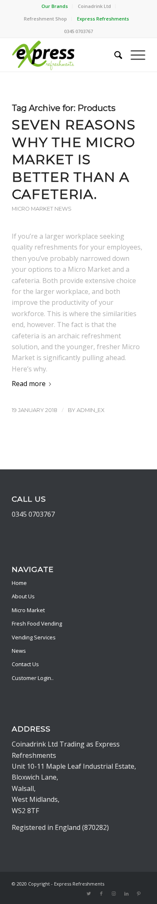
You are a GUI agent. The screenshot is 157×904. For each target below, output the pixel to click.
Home (19, 583)
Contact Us (25, 664)
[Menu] (133, 55)
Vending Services (34, 637)
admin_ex (91, 410)
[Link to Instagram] (114, 893)
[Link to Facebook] (101, 893)
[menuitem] (54, 6)
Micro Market (28, 610)
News (19, 650)
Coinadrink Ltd (94, 6)
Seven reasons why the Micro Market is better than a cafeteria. (74, 159)
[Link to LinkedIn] (126, 893)
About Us (23, 596)
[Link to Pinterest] (139, 893)
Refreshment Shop (45, 18)
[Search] (114, 55)
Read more (29, 383)
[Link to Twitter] (88, 893)
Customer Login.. (33, 678)
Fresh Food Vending (37, 623)
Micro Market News (42, 209)
